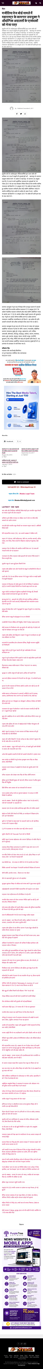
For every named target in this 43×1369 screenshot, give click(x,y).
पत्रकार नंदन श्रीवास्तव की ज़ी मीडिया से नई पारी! (16, 894)
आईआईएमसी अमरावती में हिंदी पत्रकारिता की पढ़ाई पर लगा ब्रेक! (20, 889)
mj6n (14, 474)
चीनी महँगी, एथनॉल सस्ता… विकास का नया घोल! (16, 873)
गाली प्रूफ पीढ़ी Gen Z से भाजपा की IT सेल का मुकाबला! (18, 1007)
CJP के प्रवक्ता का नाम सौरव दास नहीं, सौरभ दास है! (17, 829)
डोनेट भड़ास (31, 1355)
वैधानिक (6, 1357)
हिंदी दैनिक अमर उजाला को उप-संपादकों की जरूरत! (17, 788)
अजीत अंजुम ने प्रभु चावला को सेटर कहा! (14, 1099)
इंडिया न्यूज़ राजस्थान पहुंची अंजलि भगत (13, 1182)
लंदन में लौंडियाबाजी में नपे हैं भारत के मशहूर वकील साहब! (18, 915)
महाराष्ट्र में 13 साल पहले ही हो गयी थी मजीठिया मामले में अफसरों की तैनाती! (10, 451)
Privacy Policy (22, 1358)
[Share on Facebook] (17, 114)
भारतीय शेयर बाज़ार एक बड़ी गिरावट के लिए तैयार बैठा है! (18, 1012)
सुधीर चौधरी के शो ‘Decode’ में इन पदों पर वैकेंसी (16, 834)
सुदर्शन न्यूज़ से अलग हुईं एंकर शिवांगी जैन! (14, 564)
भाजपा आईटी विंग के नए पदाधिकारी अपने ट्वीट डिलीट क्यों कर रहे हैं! (21, 1033)
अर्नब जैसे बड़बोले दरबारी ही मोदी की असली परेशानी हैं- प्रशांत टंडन (21, 754)
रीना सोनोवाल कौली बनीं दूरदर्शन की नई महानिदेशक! (17, 1001)
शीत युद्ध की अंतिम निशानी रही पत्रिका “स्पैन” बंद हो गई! (18, 991)
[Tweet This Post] (21, 114)
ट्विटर (26, 1355)
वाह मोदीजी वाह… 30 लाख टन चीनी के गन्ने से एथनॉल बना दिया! (20, 862)
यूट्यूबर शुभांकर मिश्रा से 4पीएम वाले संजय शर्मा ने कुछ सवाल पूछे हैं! (21, 884)
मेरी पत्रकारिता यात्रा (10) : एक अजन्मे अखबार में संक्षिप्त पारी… (20, 533)
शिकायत (37, 1355)
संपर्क (11, 1357)
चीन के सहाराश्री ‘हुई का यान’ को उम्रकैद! (14, 878)
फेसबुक (21, 1355)
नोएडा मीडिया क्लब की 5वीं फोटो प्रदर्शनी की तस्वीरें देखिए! (19, 996)
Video (10, 1355)
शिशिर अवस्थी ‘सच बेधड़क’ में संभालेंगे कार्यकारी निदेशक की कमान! (21, 868)
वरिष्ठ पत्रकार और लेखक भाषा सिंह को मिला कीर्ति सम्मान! (18, 775)
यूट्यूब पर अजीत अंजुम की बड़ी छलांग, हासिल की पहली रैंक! (19, 673)
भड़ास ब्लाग (16, 1355)
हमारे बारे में (16, 1357)
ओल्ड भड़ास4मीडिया (24, 1357)
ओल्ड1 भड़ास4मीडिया (34, 1357)
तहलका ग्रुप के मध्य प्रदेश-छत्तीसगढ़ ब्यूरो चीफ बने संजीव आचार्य (20, 808)
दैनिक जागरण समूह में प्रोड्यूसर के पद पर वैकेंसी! (16, 617)
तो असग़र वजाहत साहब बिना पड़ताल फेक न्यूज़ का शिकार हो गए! (20, 1063)
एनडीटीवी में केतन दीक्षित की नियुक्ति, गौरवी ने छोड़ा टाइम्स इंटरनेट (21, 622)
